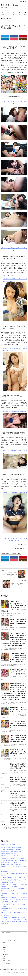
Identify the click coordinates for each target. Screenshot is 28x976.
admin (25, 548)
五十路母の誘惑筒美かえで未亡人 (9, 871)
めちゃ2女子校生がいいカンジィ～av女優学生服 (12, 888)
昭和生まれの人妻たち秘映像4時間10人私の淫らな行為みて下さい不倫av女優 (18, 766)
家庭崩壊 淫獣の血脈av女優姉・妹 (9, 845)
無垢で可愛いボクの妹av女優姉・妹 (9, 855)
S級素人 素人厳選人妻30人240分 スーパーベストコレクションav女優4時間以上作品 (18, 672)
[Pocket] (14, 39)
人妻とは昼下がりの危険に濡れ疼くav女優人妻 (12, 858)
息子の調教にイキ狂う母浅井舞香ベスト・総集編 (13, 917)
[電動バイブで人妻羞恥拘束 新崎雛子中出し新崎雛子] (15, 461)
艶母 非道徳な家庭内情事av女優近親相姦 (11, 847)
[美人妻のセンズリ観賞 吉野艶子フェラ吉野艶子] (15, 420)
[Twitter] (5, 36)
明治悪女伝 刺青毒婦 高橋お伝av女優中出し (11, 849)
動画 (10, 18)
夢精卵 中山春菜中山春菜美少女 (8, 891)
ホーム (3, 18)
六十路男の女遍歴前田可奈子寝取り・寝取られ (12, 851)
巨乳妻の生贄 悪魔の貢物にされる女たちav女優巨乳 (13, 860)
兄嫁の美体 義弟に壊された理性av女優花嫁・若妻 (13, 877)
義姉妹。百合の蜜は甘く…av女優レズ (10, 862)
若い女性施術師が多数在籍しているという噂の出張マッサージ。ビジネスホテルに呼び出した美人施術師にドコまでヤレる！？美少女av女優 (18, 657)
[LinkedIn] (5, 39)
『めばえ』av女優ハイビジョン (8, 853)
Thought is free (22, 972)
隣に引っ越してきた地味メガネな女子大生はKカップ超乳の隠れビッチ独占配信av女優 (18, 779)
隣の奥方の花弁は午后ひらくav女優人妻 (11, 864)
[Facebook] (14, 36)
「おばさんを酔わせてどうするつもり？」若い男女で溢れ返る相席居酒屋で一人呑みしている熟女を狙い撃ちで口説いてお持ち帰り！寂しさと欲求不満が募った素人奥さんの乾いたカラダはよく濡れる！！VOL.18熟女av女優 (13, 639)
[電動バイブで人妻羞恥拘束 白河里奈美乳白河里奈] (15, 513)
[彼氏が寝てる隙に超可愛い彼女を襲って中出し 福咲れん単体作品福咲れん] (15, 301)
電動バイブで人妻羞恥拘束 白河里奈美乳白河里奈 (15, 492)
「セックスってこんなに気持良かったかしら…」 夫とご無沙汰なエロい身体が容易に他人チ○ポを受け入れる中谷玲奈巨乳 (14, 921)
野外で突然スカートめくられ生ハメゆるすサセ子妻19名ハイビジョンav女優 (18, 710)
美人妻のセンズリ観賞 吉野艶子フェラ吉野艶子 (14, 411)
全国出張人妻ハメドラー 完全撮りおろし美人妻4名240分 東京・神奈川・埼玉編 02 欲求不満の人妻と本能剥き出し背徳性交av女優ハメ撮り (14, 900)
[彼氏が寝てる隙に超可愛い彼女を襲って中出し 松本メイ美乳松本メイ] (15, 371)
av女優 (24, 544)
